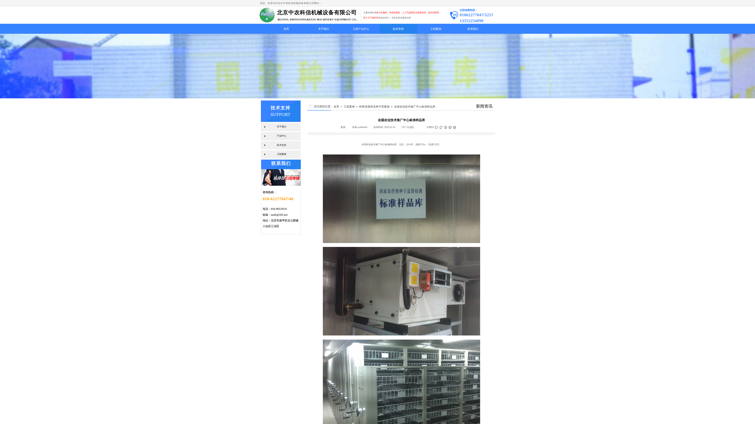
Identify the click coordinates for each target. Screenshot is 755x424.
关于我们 (323, 28)
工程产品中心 (361, 28)
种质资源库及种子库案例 (374, 106)
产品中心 (281, 135)
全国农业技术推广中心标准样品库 (414, 106)
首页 (286, 28)
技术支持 (398, 28)
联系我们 (473, 28)
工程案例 (435, 28)
